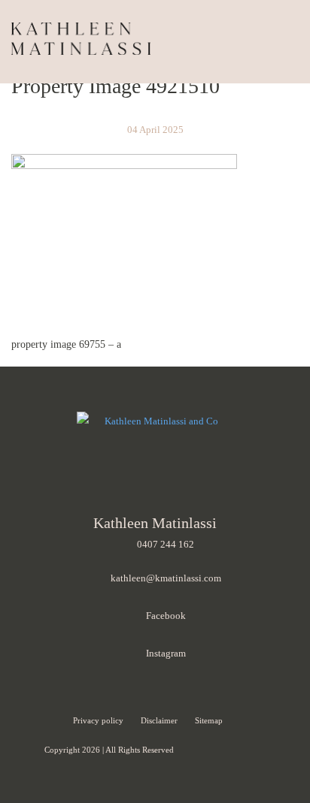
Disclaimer (160, 720)
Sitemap (209, 720)
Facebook (166, 615)
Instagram (166, 653)
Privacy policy (99, 720)
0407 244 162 (165, 544)
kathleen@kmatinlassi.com (166, 578)
